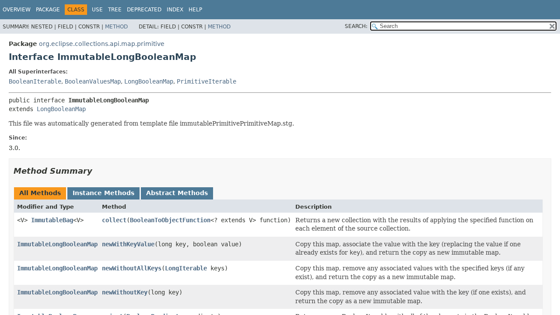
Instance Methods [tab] (103, 192)
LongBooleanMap (148, 81)
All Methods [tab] (40, 192)
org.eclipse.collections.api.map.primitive (101, 43)
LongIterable (186, 268)
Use (97, 10)
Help (195, 10)
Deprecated (144, 10)
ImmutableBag (52, 220)
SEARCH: (356, 26)
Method (116, 27)
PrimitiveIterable (206, 81)
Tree (115, 10)
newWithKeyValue (128, 244)
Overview (17, 10)
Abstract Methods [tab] (177, 192)
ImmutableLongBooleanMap (57, 244)
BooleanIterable (35, 81)
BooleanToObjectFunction (170, 220)
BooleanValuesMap (93, 81)
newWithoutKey (124, 292)
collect (114, 220)
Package (48, 10)
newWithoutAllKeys (131, 268)
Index (175, 10)
